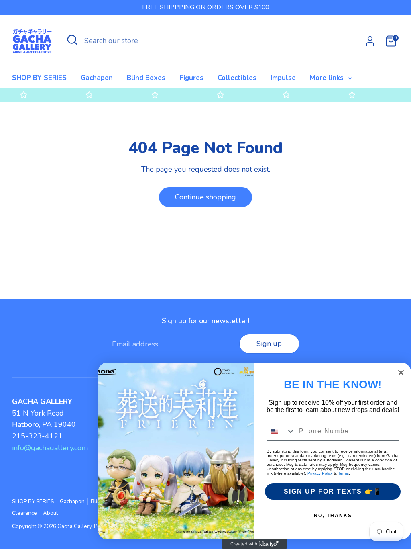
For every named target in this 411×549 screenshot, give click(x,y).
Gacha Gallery (74, 526)
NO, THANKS (333, 515)
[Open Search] (72, 40)
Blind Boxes (146, 77)
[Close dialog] (401, 373)
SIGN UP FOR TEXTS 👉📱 (333, 491)
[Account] (370, 41)
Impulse (283, 77)
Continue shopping (205, 197)
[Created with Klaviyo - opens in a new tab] (254, 544)
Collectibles (237, 77)
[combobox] (281, 431)
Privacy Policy (320, 473)
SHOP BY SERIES (39, 77)
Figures (191, 77)
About (50, 513)
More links (328, 77)
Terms (343, 473)
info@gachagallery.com (50, 448)
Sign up (269, 343)
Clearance (24, 513)
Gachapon (97, 77)
